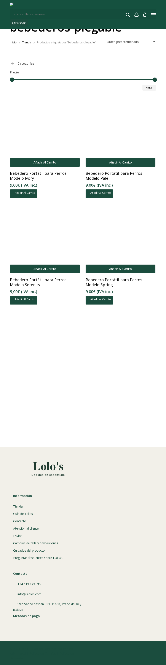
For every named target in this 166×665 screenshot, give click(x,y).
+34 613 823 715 (29, 584)
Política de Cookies (42, 653)
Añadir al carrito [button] (45, 162)
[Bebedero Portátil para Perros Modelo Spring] (120, 238)
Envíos (17, 536)
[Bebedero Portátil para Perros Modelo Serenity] (45, 238)
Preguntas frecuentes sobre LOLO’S (38, 558)
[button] (153, 15)
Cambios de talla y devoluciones (35, 543)
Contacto (19, 521)
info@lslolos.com (30, 594)
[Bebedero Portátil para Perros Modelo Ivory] (45, 132)
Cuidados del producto (29, 550)
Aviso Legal (18, 653)
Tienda (26, 42)
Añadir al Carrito (24, 193)
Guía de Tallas (23, 514)
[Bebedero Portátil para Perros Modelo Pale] (120, 132)
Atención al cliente (26, 528)
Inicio (13, 42)
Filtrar (149, 87)
